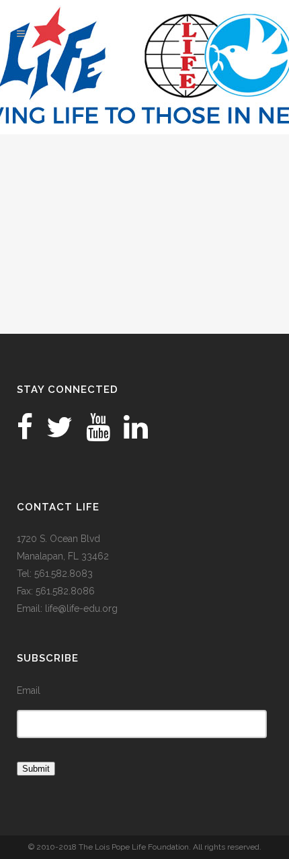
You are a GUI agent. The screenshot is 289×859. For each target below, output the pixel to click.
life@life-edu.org (81, 608)
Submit (36, 769)
